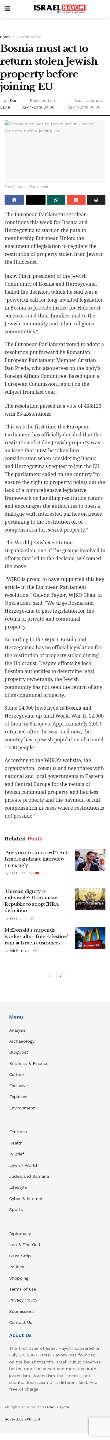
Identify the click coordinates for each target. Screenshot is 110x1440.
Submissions (22, 1311)
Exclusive (18, 1085)
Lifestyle (18, 1187)
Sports (16, 1209)
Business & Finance (29, 1063)
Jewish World (29, 37)
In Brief (16, 1154)
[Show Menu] (7, 9)
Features (18, 1131)
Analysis (18, 1030)
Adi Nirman (19, 951)
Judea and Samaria (29, 1176)
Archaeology (22, 1041)
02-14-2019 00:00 (37, 107)
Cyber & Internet (26, 1198)
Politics (16, 1266)
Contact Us (20, 1322)
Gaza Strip (20, 1255)
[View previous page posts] (49, 976)
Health (16, 1143)
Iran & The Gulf (25, 1244)
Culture (16, 1074)
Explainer (18, 1096)
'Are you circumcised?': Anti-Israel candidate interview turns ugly (38, 859)
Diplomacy (20, 1233)
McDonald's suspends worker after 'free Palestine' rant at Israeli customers (36, 936)
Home (5, 37)
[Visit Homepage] (60, 9)
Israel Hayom (57, 1407)
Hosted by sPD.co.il (22, 1419)
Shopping (18, 1278)
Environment (22, 1107)
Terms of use (22, 1289)
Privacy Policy (23, 1300)
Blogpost (18, 1052)
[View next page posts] (60, 976)
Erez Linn (18, 873)
